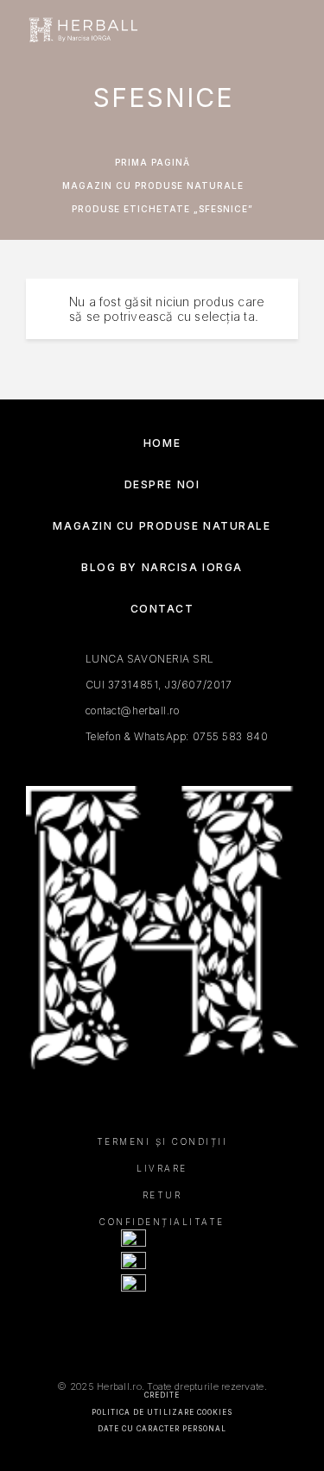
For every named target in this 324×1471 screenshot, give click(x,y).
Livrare (162, 1168)
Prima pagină (152, 162)
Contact (162, 608)
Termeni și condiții (162, 1141)
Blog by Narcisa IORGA (162, 567)
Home (162, 443)
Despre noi (162, 484)
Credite (162, 1395)
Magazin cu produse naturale (153, 185)
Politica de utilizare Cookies (162, 1412)
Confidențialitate (162, 1221)
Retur (162, 1195)
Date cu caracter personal (162, 1428)
